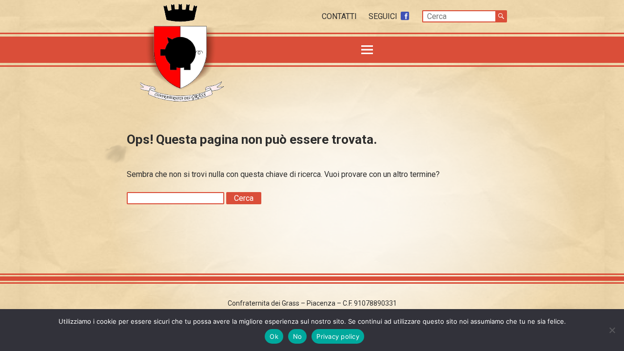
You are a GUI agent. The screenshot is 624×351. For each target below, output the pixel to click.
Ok (274, 336)
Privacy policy (337, 336)
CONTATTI (340, 16)
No (297, 336)
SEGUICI (384, 16)
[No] (612, 330)
